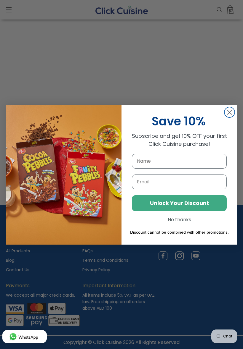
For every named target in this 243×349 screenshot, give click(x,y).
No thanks (179, 219)
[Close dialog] (229, 112)
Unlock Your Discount (179, 203)
